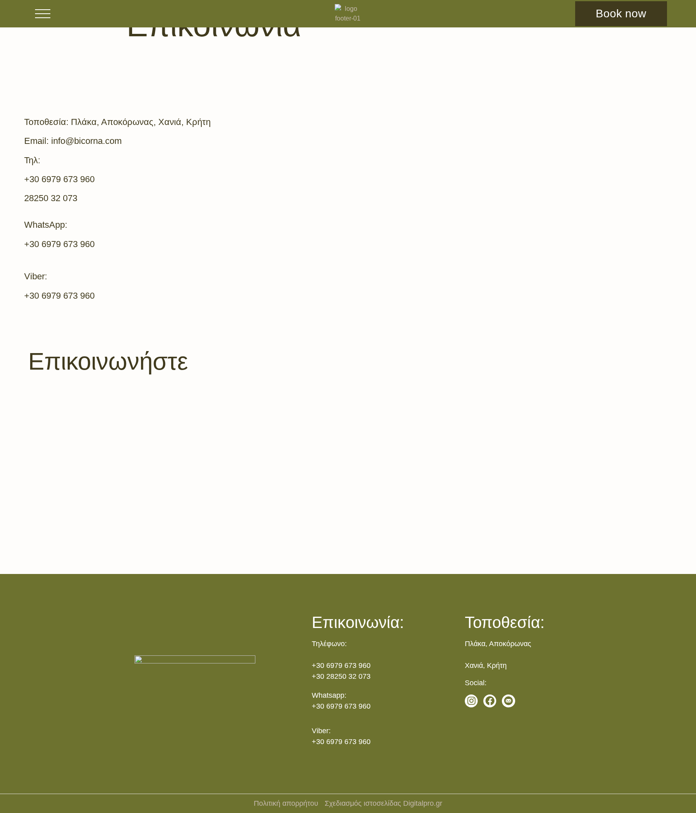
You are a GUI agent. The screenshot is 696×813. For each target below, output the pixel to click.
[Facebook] (489, 700)
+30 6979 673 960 (341, 665)
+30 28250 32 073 (341, 676)
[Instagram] (471, 700)
